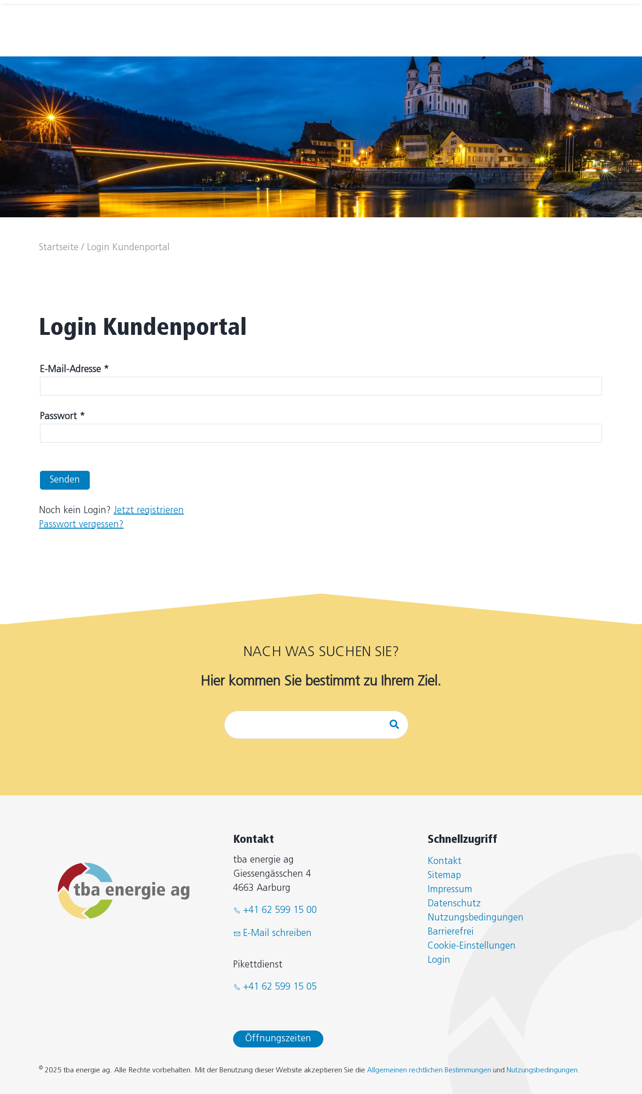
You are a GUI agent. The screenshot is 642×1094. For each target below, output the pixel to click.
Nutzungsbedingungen (476, 918)
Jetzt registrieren (149, 510)
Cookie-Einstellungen (472, 946)
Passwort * (62, 416)
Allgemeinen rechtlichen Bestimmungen (429, 1070)
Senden (65, 480)
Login (439, 960)
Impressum (450, 890)
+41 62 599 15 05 (280, 987)
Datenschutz (454, 904)
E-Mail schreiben (277, 933)
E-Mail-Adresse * (74, 369)
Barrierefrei (451, 932)
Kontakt (445, 861)
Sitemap (444, 875)
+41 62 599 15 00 (280, 910)
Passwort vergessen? (81, 525)
